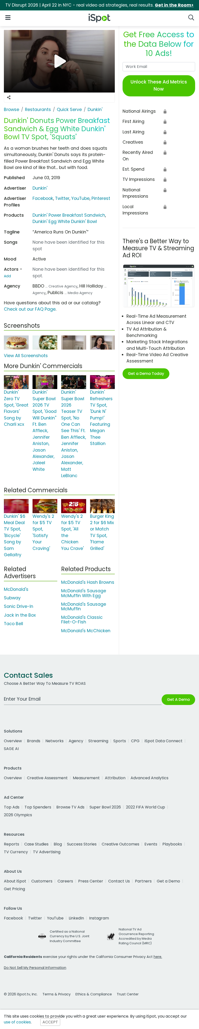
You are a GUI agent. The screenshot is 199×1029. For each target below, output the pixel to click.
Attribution (115, 778)
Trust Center (128, 994)
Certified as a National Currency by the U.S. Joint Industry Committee (69, 936)
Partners (143, 881)
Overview (13, 741)
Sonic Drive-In (18, 606)
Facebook (43, 198)
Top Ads (11, 807)
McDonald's (16, 589)
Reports (11, 844)
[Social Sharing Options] (9, 98)
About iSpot (15, 881)
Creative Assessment (47, 778)
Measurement (86, 778)
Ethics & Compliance (93, 994)
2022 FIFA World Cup (145, 807)
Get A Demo (178, 699)
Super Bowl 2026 (105, 807)
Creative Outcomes (120, 844)
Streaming (98, 741)
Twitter (62, 198)
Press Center (90, 881)
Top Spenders (38, 807)
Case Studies (36, 844)
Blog (58, 844)
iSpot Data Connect (163, 741)
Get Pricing (14, 889)
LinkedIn (76, 918)
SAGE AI (11, 748)
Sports (119, 741)
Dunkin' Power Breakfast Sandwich (69, 215)
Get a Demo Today (146, 373)
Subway (12, 598)
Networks (54, 741)
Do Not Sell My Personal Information (35, 967)
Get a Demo (168, 881)
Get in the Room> (174, 5)
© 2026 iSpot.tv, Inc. (21, 994)
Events (150, 844)
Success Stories (82, 844)
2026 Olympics (18, 815)
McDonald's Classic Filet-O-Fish (82, 619)
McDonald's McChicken (85, 631)
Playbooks (172, 844)
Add (7, 276)
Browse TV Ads (70, 807)
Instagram (99, 918)
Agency (76, 741)
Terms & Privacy (56, 994)
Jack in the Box (20, 615)
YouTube (80, 198)
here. (158, 956)
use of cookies (17, 1022)
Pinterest (100, 198)
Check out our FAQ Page (30, 309)
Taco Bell (13, 624)
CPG (135, 741)
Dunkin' (40, 188)
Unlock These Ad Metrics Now (159, 85)
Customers (41, 881)
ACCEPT (50, 1022)
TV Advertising (46, 852)
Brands (33, 741)
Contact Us (119, 881)
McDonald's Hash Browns (87, 582)
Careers (65, 881)
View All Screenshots (26, 356)
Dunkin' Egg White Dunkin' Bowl (65, 221)
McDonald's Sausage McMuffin (83, 606)
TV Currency (16, 852)
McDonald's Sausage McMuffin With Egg (83, 593)
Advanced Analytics (149, 778)
